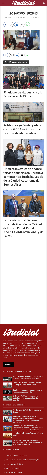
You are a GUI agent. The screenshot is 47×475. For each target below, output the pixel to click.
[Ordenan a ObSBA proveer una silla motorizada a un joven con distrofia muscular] (7, 398)
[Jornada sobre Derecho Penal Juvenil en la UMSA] (7, 435)
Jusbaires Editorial (13, 468)
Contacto (8, 364)
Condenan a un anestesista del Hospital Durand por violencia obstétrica (27, 384)
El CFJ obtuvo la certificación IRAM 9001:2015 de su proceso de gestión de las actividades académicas (28, 442)
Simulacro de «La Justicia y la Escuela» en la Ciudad (22, 94)
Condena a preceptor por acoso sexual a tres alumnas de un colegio (27, 391)
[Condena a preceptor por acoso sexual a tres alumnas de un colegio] (7, 392)
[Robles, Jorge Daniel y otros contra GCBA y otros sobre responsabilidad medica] (23, 112)
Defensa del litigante (14, 472)
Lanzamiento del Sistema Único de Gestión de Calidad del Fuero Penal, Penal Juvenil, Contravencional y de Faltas (23, 228)
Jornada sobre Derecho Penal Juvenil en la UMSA (28, 434)
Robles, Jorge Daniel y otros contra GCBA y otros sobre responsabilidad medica (22, 129)
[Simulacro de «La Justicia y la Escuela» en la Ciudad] (23, 77)
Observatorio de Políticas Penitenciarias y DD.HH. (24, 460)
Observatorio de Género (15, 464)
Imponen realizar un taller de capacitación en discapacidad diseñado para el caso (28, 378)
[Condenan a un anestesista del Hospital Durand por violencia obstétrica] (7, 385)
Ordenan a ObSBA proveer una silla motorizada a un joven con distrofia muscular (25, 398)
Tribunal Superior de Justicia (16, 455)
